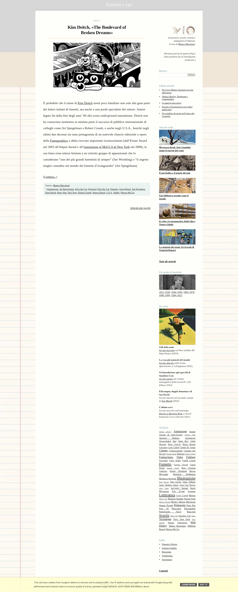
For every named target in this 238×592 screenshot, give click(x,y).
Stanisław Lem (184, 516)
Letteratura (167, 495)
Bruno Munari (189, 444)
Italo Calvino (176, 482)
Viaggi (171, 522)
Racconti (191, 511)
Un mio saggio (166, 379)
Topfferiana (167, 555)
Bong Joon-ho (174, 444)
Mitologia (190, 502)
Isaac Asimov (164, 482)
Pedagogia (180, 505)
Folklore (190, 457)
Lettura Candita (169, 548)
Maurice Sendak (175, 498)
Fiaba (180, 457)
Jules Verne (164, 488)
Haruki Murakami (178, 471)
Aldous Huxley (165, 432)
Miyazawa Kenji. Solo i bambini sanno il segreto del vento (175, 149)
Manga (192, 495)
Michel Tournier (164, 502)
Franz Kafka (175, 461)
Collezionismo (176, 450)
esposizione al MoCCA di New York (107, 147)
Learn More (188, 584)
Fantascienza (166, 457)
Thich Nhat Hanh (181, 519)
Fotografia (163, 461)
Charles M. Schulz (187, 447)
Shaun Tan (174, 516)
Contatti (163, 571)
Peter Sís (164, 509)
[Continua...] (50, 176)
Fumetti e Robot (169, 544)
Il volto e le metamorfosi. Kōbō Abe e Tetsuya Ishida (177, 223)
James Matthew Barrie (168, 485)
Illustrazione (186, 478)
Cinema (163, 450)
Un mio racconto (167, 350)
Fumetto (114, 189)
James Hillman (189, 482)
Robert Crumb (84, 192)
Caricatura (163, 447)
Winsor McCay (128, 192)
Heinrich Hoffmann (184, 474)
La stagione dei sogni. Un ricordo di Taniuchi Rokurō (176, 248)
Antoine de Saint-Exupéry (171, 435)
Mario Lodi (163, 499)
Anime (192, 431)
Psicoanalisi (189, 508)
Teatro (193, 516)
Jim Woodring (138, 189)
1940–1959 (176, 292)
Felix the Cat (81, 189)
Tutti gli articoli (167, 261)
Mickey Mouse (178, 502)
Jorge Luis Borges (187, 485)
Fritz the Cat (103, 189)
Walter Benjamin (177, 526)
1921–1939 (164, 292)
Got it (204, 584)
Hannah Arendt (173, 468)
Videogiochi (182, 523)
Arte (174, 441)
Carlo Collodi (173, 447)
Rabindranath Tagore (170, 512)
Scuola (164, 515)
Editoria (181, 454)
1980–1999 (164, 295)
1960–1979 (188, 292)
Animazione (52, 189)
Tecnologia (165, 519)
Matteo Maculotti (186, 44)
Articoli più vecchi (140, 208)
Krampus (191, 491)
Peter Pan (190, 505)
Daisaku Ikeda (171, 454)
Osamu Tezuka (166, 505)
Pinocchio (176, 508)
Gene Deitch (125, 189)
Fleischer (92, 189)
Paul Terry (72, 192)
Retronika (166, 552)
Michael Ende (189, 499)
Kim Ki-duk (178, 491)
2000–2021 (176, 295)
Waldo (116, 192)
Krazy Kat (62, 192)
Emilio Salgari (190, 454)
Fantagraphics (59, 140)
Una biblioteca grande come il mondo (174, 197)
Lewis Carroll (182, 496)
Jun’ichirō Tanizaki (179, 488)
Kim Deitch (85, 103)
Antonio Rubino (169, 438)
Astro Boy (183, 441)
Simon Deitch (99, 192)
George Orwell (181, 465)
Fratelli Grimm (188, 461)
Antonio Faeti (190, 435)
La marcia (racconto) (171, 103)
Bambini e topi (119, 4)
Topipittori (167, 559)
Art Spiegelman (66, 189)
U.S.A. (109, 192)
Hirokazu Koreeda (167, 478)
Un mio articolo (166, 363)
